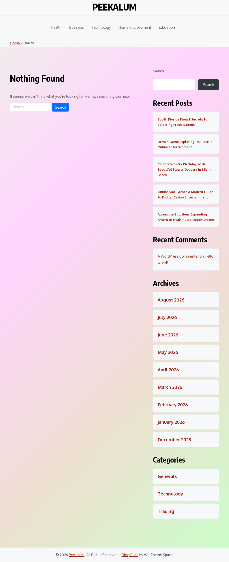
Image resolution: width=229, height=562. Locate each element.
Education (167, 27)
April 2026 (168, 370)
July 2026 (167, 317)
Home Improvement (134, 27)
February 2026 (173, 404)
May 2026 (168, 352)
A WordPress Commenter (178, 256)
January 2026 (171, 422)
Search (158, 71)
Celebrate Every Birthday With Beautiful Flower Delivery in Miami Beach (185, 169)
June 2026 (168, 335)
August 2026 (171, 300)
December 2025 (174, 439)
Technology (101, 27)
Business (76, 27)
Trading (166, 511)
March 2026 (170, 387)
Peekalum (115, 7)
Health (56, 27)
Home (15, 43)
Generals (167, 476)
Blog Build (130, 555)
